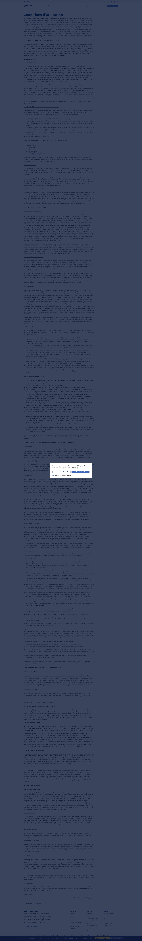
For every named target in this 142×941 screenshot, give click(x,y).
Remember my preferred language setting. (64, 475)
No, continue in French (62, 471)
